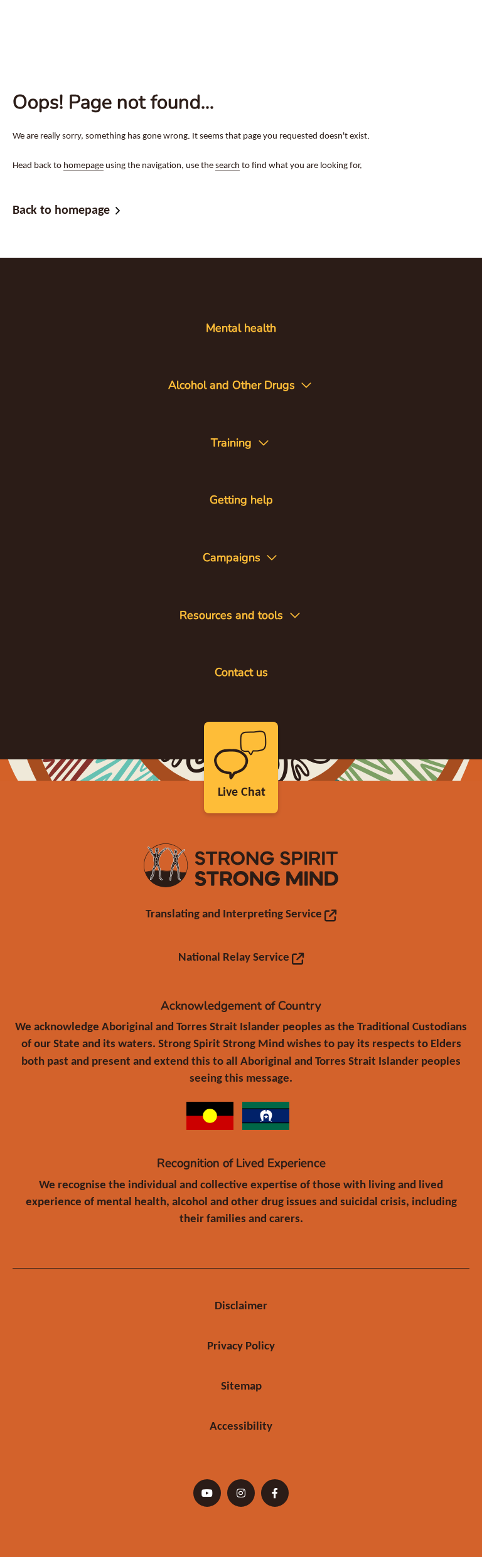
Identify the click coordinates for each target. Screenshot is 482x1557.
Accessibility (241, 1427)
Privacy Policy (241, 1347)
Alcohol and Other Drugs (231, 385)
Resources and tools (231, 615)
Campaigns (231, 557)
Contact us (241, 672)
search (227, 166)
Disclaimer (241, 1306)
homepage (83, 166)
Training (231, 442)
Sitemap (241, 1387)
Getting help (241, 499)
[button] (306, 385)
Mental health (241, 327)
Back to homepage (61, 212)
